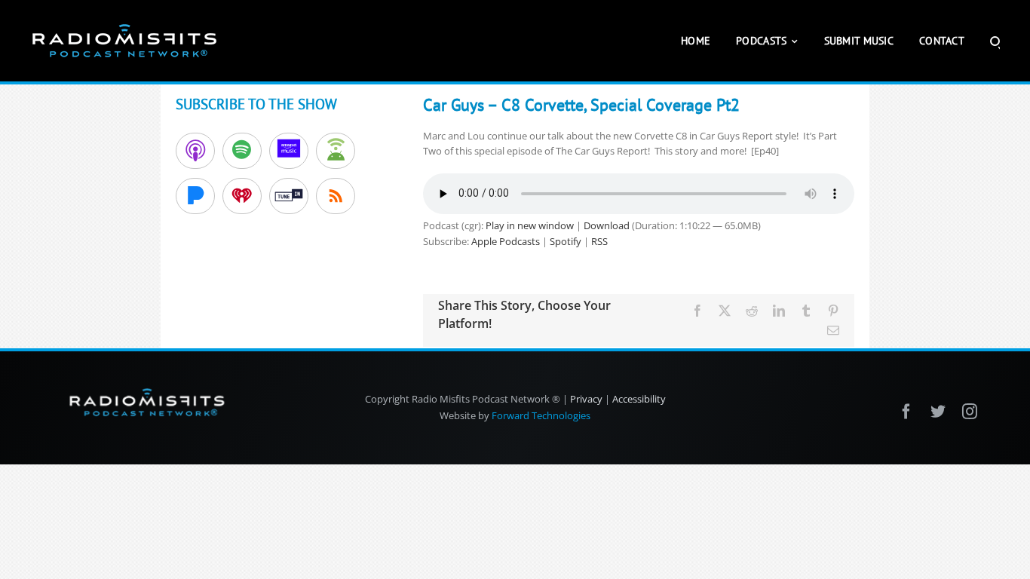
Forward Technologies (541, 415)
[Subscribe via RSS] (335, 196)
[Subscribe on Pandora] (195, 196)
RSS (599, 241)
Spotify (565, 241)
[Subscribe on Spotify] (242, 151)
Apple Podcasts (505, 241)
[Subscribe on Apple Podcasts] (195, 151)
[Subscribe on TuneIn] (288, 196)
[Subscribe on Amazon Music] (288, 151)
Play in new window (530, 225)
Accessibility (639, 399)
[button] (995, 40)
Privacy (586, 399)
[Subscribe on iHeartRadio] (242, 196)
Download (607, 225)
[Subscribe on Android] (335, 151)
